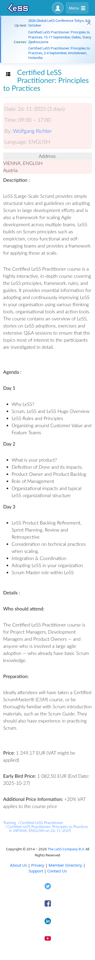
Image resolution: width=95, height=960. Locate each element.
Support (35, 870)
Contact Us (57, 870)
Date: (10, 109)
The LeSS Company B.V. (66, 849)
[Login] (58, 8)
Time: (10, 120)
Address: (47, 156)
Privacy (37, 865)
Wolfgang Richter (32, 131)
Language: (15, 142)
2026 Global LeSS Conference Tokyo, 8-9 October (59, 23)
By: (8, 131)
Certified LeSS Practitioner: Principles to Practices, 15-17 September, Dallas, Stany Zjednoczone (59, 37)
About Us (18, 865)
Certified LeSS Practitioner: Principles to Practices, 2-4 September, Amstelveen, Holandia (59, 53)
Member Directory (65, 865)
